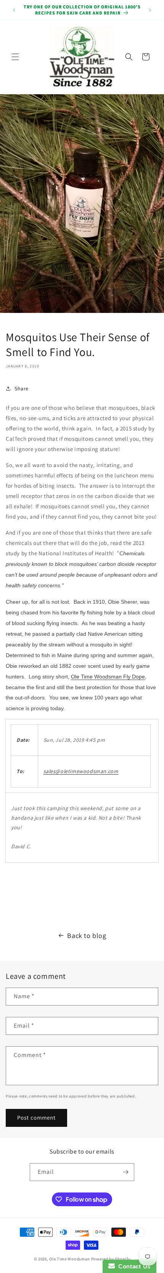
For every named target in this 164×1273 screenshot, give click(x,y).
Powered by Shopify (110, 1259)
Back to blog (86, 935)
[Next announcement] (149, 10)
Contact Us (133, 1266)
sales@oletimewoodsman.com (81, 771)
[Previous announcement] (14, 10)
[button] (15, 56)
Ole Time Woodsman (69, 1259)
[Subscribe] (125, 1172)
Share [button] (21, 388)
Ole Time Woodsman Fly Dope (108, 677)
